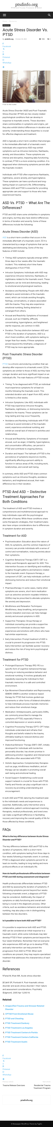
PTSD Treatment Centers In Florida (21, 1032)
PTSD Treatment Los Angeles (19, 1028)
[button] (49, 15)
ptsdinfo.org (9, 39)
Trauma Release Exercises (14, 1085)
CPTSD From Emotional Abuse (19, 1014)
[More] (26, 67)
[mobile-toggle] (4, 15)
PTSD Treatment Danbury (17, 1023)
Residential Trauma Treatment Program (41, 1086)
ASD (5, 237)
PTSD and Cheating (14, 1018)
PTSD (5, 364)
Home (5, 21)
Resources (13, 21)
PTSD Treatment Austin (16, 1042)
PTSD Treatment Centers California (21, 1037)
